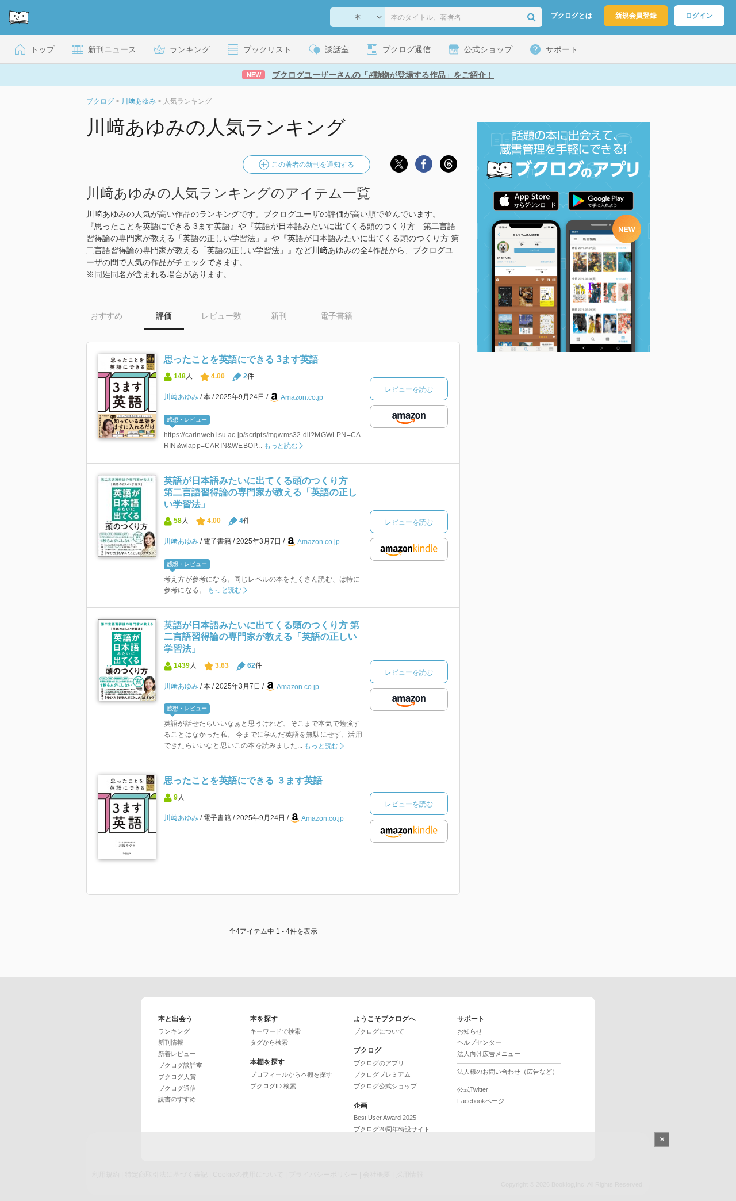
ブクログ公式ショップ (385, 1086)
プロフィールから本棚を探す (291, 1074)
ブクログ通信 (177, 1088)
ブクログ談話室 (180, 1065)
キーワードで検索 (275, 1031)
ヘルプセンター (479, 1042)
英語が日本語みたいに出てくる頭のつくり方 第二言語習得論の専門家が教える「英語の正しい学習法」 (260, 492)
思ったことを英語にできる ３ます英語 (243, 780)
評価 (164, 315)
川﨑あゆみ (181, 397)
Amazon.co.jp (302, 397)
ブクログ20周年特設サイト (392, 1129)
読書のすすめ (177, 1099)
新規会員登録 (636, 16)
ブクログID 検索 (273, 1086)
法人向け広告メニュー (488, 1053)
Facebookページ (480, 1100)
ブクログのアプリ (379, 1063)
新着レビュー (177, 1053)
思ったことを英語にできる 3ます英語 (241, 359)
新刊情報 (170, 1042)
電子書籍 (336, 315)
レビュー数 (221, 315)
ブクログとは (571, 16)
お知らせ (469, 1031)
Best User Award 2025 (385, 1117)
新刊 (279, 315)
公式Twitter (472, 1089)
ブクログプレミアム (382, 1074)
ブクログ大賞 (177, 1076)
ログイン (699, 16)
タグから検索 (269, 1042)
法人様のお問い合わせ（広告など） (507, 1071)
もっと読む (281, 446)
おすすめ (106, 315)
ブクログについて (379, 1031)
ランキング (174, 1031)
